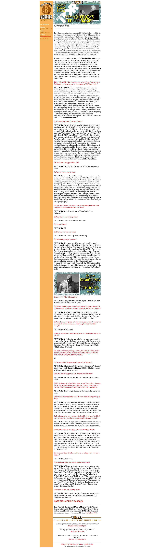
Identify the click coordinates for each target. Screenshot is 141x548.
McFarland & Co (91, 513)
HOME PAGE (88, 544)
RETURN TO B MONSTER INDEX (72, 544)
